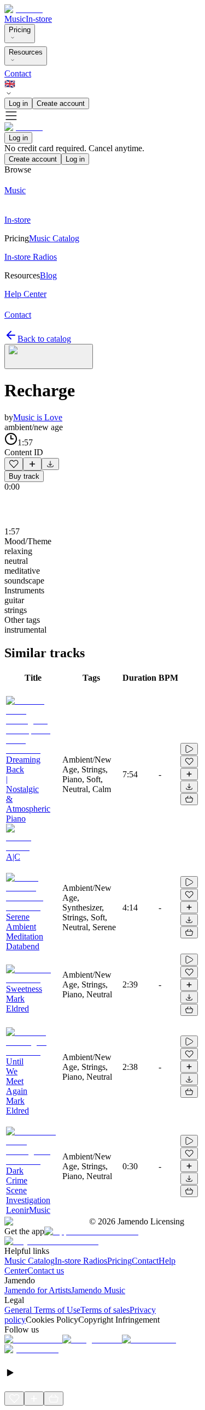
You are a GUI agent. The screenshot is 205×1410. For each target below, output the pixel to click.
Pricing (20, 30)
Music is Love (37, 417)
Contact (17, 73)
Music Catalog (29, 1260)
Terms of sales (105, 1309)
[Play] (48, 356)
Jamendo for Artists (37, 1290)
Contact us (45, 1270)
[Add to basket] (189, 799)
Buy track (24, 476)
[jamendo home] (23, 9)
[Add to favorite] (13, 464)
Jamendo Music (98, 1290)
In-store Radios (81, 1260)
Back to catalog (44, 338)
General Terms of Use (42, 1309)
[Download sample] (50, 464)
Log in (18, 103)
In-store (39, 18)
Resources (26, 52)
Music (15, 18)
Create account (61, 103)
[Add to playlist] (32, 464)
